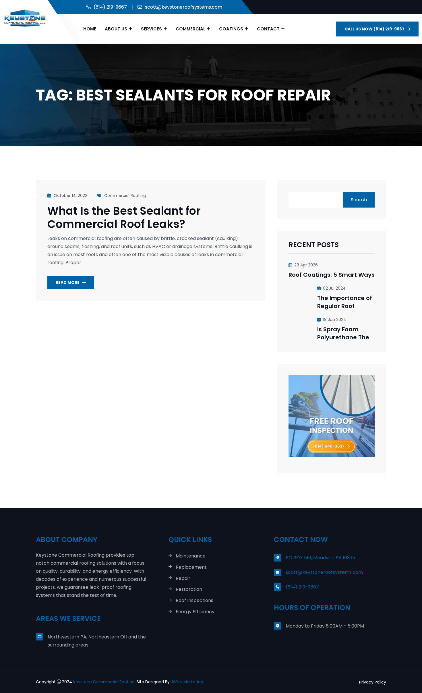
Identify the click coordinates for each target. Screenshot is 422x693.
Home (89, 29)
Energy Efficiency (195, 612)
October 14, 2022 (70, 195)
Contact (268, 29)
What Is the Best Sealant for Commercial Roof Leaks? (124, 217)
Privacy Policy (372, 682)
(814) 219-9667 (110, 7)
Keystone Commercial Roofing (104, 682)
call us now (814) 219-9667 (374, 29)
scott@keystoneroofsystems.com (183, 7)
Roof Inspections (194, 600)
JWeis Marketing (187, 682)
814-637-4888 (219, 682)
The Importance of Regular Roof (344, 302)
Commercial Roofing (125, 195)
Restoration (189, 589)
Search (359, 199)
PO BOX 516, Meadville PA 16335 (320, 557)
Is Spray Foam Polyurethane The (343, 333)
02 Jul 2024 (334, 288)
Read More (68, 282)
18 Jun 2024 (334, 319)
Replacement (191, 567)
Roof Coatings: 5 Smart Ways (332, 275)
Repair (183, 578)
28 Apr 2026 (306, 265)
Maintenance (191, 556)
